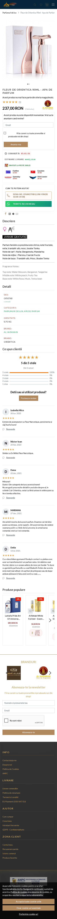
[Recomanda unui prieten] (17, 213)
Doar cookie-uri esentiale (29, 908)
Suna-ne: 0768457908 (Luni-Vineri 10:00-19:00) (30, 195)
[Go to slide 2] (29, 84)
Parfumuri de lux (9, 12)
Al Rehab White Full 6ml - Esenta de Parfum (35, 617)
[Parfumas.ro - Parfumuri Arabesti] (9, 4)
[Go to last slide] (7, 673)
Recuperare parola (10, 849)
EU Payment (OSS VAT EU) (14, 801)
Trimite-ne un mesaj (24, 204)
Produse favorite (9, 858)
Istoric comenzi (9, 853)
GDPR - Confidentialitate (13, 829)
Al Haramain (11, 332)
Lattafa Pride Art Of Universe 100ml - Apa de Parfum (13, 617)
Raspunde (10, 429)
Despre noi (7, 765)
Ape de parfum (32, 311)
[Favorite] (40, 4)
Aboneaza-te (28, 732)
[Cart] (47, 4)
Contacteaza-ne (9, 760)
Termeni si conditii (10, 797)
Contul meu (7, 845)
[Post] (10, 213)
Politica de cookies (19, 892)
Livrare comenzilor (10, 788)
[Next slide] (50, 620)
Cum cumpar (7, 816)
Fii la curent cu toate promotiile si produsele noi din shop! (26, 135)
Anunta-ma (16, 144)
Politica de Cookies (10, 769)
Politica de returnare (11, 793)
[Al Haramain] (43, 678)
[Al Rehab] (13, 678)
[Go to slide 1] (27, 84)
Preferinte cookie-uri (28, 914)
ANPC (5, 773)
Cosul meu (7, 821)
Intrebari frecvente (10, 825)
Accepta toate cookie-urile (28, 901)
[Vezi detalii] (7, 611)
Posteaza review (28, 398)
